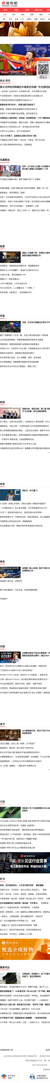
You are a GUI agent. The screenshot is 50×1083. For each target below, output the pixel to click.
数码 (41, 14)
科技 (27, 10)
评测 (2, 646)
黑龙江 (42, 19)
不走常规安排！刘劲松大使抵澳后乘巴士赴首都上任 (21, 95)
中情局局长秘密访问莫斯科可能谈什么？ (17, 100)
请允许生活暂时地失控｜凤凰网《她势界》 (17, 825)
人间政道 (35, 907)
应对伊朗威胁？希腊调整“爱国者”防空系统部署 (19, 362)
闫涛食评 (3, 598)
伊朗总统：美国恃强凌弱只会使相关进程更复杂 (19, 344)
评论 (13, 14)
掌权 (45, 889)
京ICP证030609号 (39, 1065)
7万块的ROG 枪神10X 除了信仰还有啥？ (17, 670)
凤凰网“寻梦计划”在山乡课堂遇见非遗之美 (17, 847)
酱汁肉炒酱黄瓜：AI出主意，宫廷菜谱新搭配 (18, 590)
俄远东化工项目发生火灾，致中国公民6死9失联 (19, 126)
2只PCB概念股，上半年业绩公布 (13, 283)
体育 (2, 484)
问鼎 (48, 898)
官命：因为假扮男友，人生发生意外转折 (17, 885)
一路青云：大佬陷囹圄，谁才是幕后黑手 (17, 916)
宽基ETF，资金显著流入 (10, 279)
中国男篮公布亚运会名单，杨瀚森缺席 (16, 521)
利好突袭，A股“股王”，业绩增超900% (16, 292)
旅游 (2, 402)
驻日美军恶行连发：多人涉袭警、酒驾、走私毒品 (20, 357)
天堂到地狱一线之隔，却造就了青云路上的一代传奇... (22, 898)
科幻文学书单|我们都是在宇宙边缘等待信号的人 (20, 752)
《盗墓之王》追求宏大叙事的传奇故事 (16, 925)
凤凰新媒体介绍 (6, 1050)
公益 (2, 801)
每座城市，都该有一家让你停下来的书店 (17, 748)
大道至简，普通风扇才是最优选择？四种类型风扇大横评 (23, 688)
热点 (2, 80)
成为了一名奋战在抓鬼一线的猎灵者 (15, 907)
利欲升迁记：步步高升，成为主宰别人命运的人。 (20, 889)
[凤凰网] (9, 6)
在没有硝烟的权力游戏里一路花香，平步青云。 (19, 903)
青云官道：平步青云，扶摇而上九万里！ (17, 934)
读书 (2, 724)
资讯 (5, 10)
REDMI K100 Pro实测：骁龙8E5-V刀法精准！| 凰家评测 (23, 674)
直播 (4, 14)
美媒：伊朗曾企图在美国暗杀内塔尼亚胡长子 (18, 109)
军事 (2, 315)
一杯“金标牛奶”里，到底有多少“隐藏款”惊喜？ (19, 838)
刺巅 (35, 925)
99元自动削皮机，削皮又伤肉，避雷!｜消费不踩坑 (21, 683)
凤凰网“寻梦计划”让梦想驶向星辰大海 (15, 843)
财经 (16, 10)
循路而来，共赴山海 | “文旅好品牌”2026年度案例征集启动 (24, 426)
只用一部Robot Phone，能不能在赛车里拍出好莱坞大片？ (24, 679)
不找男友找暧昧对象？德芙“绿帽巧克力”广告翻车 (20, 179)
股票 (32, 14)
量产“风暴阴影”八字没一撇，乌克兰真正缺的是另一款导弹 (24, 335)
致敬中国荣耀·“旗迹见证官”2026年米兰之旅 (18, 443)
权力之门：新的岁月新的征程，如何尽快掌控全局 (20, 929)
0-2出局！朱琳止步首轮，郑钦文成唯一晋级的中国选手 (23, 503)
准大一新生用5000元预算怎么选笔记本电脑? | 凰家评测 (23, 666)
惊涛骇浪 (44, 903)
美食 (2, 561)
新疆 (35, 19)
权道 (33, 920)
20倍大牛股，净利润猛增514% (13, 274)
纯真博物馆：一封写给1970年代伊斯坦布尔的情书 (21, 761)
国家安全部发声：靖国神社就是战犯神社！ (17, 353)
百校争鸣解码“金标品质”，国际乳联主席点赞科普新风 (22, 830)
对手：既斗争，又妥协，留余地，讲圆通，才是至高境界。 (24, 894)
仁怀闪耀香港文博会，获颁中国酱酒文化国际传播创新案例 (24, 435)
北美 (16, 19)
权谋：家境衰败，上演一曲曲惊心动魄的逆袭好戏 (20, 912)
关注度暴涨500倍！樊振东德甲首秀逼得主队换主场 (21, 525)
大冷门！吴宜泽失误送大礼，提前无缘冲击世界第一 (21, 512)
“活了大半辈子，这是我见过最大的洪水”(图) (18, 135)
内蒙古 (29, 19)
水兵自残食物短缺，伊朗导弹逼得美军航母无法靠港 (21, 339)
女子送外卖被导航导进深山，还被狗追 (16, 144)
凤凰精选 (5, 159)
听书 (2, 878)
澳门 (4, 19)
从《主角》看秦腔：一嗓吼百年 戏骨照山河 (18, 765)
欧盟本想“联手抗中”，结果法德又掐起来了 (17, 104)
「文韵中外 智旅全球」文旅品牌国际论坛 (17, 439)
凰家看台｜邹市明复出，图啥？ (14, 72)
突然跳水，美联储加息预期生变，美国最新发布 (19, 265)
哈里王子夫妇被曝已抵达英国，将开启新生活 (18, 113)
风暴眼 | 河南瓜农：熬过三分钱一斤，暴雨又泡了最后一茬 (24, 210)
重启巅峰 (39, 885)
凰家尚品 (5, 967)
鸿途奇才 (39, 916)
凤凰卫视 (38, 10)
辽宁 (22, 19)
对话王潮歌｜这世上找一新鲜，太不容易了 (17, 743)
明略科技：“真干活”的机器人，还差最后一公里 (19, 206)
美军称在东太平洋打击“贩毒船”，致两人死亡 (18, 366)
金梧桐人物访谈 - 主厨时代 (11, 581)
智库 (22, 14)
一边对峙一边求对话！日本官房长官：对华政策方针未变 (23, 91)
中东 (10, 19)
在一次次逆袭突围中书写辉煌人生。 (15, 920)
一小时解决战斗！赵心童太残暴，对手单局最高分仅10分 (23, 508)
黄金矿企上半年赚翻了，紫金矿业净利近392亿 (19, 270)
